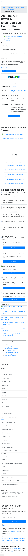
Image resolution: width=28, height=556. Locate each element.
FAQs (3, 466)
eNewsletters (5, 470)
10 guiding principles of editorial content (13, 463)
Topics (2, 419)
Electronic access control (11, 352)
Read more (4, 67)
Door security (8, 354)
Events (4, 403)
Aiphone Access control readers (14, 183)
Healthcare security (7, 429)
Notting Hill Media (14, 531)
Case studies (5, 395)
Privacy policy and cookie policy (11, 481)
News (3, 388)
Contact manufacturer (9, 71)
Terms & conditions (7, 477)
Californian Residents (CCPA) (10, 484)
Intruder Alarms (6, 381)
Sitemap (4, 473)
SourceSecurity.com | (8, 538)
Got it (2, 555)
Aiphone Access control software (14, 179)
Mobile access (6, 426)
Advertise (4, 456)
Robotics (4, 440)
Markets (4, 399)
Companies (5, 385)
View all (14, 155)
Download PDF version (14, 116)
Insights (4, 392)
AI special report (7, 413)
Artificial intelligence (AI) (9, 422)
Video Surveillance (7, 374)
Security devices (9, 347)
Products (4, 371)
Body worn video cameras (9, 450)
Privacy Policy (16, 548)
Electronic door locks (10, 350)
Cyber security (6, 433)
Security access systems (11, 348)
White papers (5, 406)
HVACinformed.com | (7, 540)
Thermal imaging (6, 443)
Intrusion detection (7, 447)
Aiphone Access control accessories (15, 165)
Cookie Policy (10, 552)
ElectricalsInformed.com (9, 542)
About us (4, 459)
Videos (4, 410)
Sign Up (14, 521)
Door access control (10, 355)
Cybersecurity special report (10, 417)
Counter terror (6, 436)
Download (14, 196)
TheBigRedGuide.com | (20, 538)
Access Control (6, 378)
